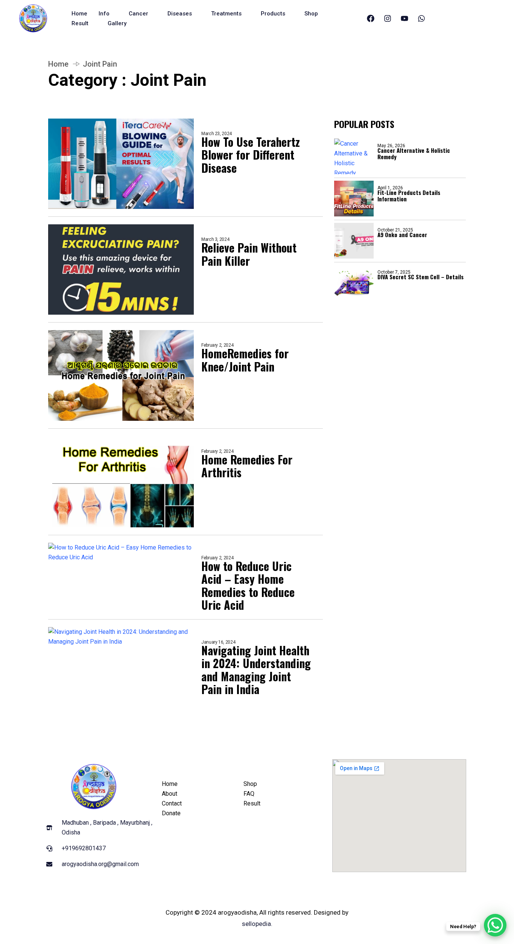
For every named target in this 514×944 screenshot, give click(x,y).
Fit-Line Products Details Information (408, 195)
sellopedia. (257, 923)
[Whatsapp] (421, 18)
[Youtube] (404, 18)
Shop (311, 13)
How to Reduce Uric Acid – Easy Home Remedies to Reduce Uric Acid (248, 586)
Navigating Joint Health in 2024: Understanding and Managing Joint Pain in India (256, 670)
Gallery (117, 23)
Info (104, 13)
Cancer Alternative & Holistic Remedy (413, 153)
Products (273, 13)
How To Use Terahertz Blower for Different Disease (250, 155)
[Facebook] (370, 18)
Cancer (138, 13)
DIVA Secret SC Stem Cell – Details (420, 276)
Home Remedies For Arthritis (246, 466)
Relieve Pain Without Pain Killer (249, 254)
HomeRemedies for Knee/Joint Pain (245, 360)
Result (79, 23)
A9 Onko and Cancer (402, 234)
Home (79, 13)
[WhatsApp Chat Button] (495, 925)
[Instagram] (387, 18)
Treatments (226, 13)
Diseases (179, 13)
